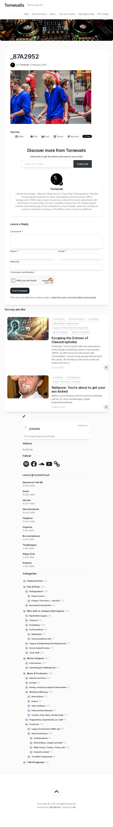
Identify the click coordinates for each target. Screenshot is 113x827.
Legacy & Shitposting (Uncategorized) (70, 328)
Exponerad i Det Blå (33, 482)
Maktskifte (36, 634)
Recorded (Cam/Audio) (40, 605)
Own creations (38, 706)
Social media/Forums (39, 648)
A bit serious (58, 319)
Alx (74, 807)
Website (14, 261)
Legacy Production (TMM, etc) (45, 729)
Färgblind (28, 518)
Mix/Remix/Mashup (38, 692)
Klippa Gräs (29, 554)
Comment (16, 231)
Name (14, 251)
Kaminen (27, 563)
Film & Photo (33, 586)
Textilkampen (30, 545)
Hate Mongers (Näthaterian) (66, 323)
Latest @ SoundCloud (36, 475)
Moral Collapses (60, 332)
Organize (27, 527)
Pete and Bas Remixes (42, 710)
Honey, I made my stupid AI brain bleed (47, 687)
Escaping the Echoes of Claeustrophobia (69, 340)
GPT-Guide (103, 14)
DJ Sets (32, 683)
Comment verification (22, 272)
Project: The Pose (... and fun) (66, 382)
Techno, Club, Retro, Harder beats (47, 715)
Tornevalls (14, 5)
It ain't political (36, 629)
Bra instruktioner (31, 536)
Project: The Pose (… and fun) (45, 600)
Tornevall (24, 64)
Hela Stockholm (31, 509)
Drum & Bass (37, 696)
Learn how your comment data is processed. (73, 297)
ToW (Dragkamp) (35, 762)
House (34, 701)
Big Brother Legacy (38, 616)
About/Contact (39, 14)
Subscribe (82, 163)
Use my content (67, 14)
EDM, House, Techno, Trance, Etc (49, 747)
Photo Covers (37, 596)
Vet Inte (27, 500)
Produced (34, 724)
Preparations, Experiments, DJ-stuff (46, 719)
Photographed (73, 377)
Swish (26, 491)
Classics (33, 620)
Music (53, 14)
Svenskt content (41, 752)
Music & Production (81, 332)
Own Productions (39, 733)
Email (62, 251)
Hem (26, 14)
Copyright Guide (86, 14)
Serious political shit (41, 639)
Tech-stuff (34, 652)
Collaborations (41, 738)
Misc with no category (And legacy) (45, 611)
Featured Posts (35, 581)
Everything (93, 319)
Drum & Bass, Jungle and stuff (48, 743)
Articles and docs (77, 319)
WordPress (55, 807)
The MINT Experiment (41, 756)
